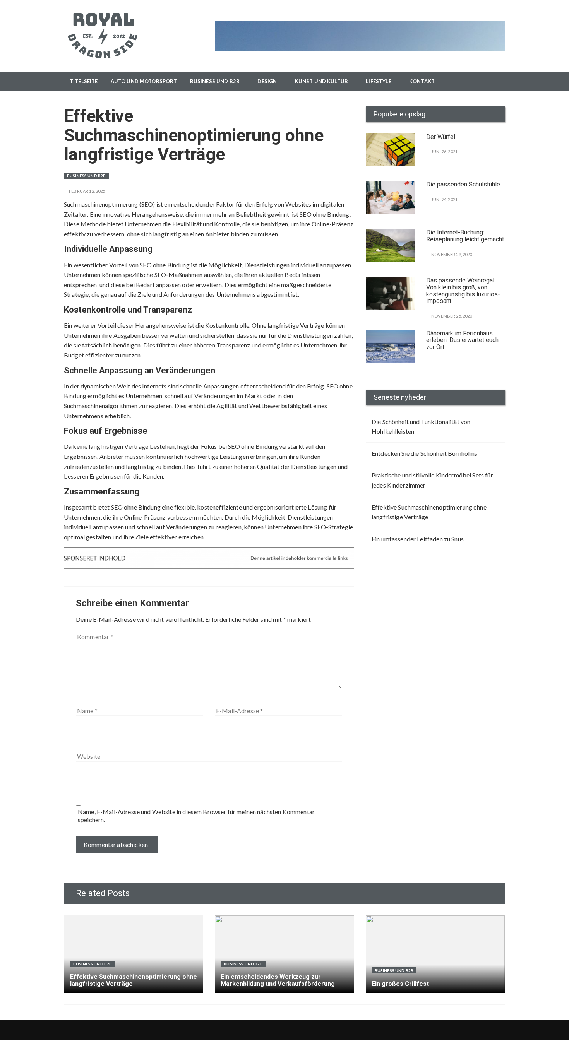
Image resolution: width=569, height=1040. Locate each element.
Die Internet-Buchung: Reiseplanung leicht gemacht (465, 236)
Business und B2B (215, 81)
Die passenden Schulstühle (463, 184)
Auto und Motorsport (144, 81)
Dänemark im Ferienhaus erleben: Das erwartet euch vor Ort (462, 340)
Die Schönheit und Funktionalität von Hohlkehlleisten (421, 426)
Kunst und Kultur (321, 81)
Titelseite (84, 81)
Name (87, 710)
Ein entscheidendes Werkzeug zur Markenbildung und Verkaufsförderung (278, 980)
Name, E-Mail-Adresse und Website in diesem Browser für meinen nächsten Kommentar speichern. (196, 815)
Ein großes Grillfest (400, 983)
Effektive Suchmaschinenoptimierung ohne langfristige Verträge (429, 512)
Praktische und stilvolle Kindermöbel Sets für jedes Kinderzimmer (432, 480)
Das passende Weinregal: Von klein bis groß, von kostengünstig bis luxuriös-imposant (463, 290)
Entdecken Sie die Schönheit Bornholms (425, 453)
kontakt (422, 81)
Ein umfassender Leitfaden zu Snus (418, 538)
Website (88, 756)
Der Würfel (440, 136)
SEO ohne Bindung (324, 214)
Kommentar (95, 636)
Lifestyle (378, 81)
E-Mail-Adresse (239, 710)
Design (267, 81)
